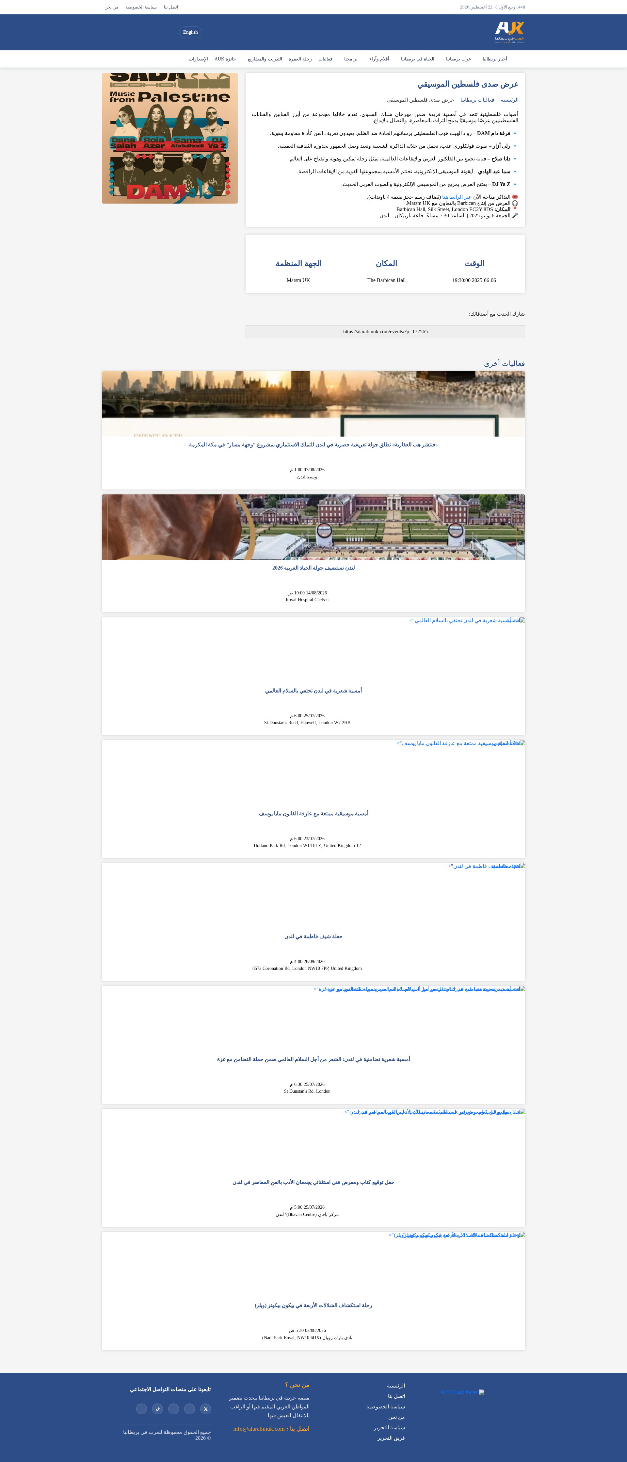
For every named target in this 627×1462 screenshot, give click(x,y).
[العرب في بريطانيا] (509, 32)
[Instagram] (147, 32)
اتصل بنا (171, 7)
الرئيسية (517, 59)
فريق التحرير (391, 1438)
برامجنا (351, 59)
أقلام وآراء (379, 59)
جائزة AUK (225, 59)
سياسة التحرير (389, 1427)
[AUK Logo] (461, 1392)
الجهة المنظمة (299, 263)
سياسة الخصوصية (141, 7)
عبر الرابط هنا (457, 197)
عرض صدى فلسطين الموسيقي (420, 100)
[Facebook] (123, 32)
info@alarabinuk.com (259, 1428)
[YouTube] (159, 32)
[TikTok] (135, 32)
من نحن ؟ (297, 1385)
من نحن (111, 7)
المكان (386, 263)
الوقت (475, 263)
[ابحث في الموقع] (109, 32)
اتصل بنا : (297, 1428)
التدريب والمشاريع (265, 59)
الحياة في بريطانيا (417, 59)
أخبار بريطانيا (495, 59)
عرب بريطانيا (458, 59)
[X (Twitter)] (170, 32)
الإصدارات (198, 59)
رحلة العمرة (300, 59)
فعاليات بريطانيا (477, 100)
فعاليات (325, 59)
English (190, 32)
